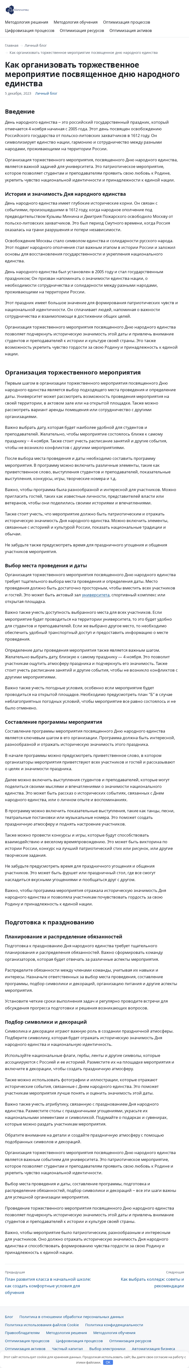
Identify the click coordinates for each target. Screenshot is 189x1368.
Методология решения (26, 22)
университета (96, 595)
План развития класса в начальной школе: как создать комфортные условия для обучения (48, 1282)
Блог (9, 1316)
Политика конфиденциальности (114, 1324)
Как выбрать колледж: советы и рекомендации (152, 1279)
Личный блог (36, 45)
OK (108, 1362)
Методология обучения (76, 22)
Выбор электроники (107, 1348)
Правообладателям (22, 1332)
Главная (11, 45)
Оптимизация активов (131, 30)
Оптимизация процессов (126, 22)
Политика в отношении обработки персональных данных (71, 1316)
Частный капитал (67, 1348)
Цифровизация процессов (29, 30)
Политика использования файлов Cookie (42, 1324)
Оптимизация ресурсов (82, 30)
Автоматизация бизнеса (153, 1348)
